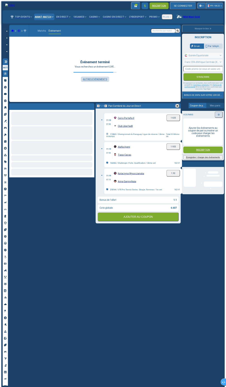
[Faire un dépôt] (145, 5)
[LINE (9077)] (13, 30)
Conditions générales (201, 85)
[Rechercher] (177, 31)
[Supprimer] (91, 106)
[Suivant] (20, 106)
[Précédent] (12, 106)
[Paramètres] (201, 6)
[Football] (19, 30)
